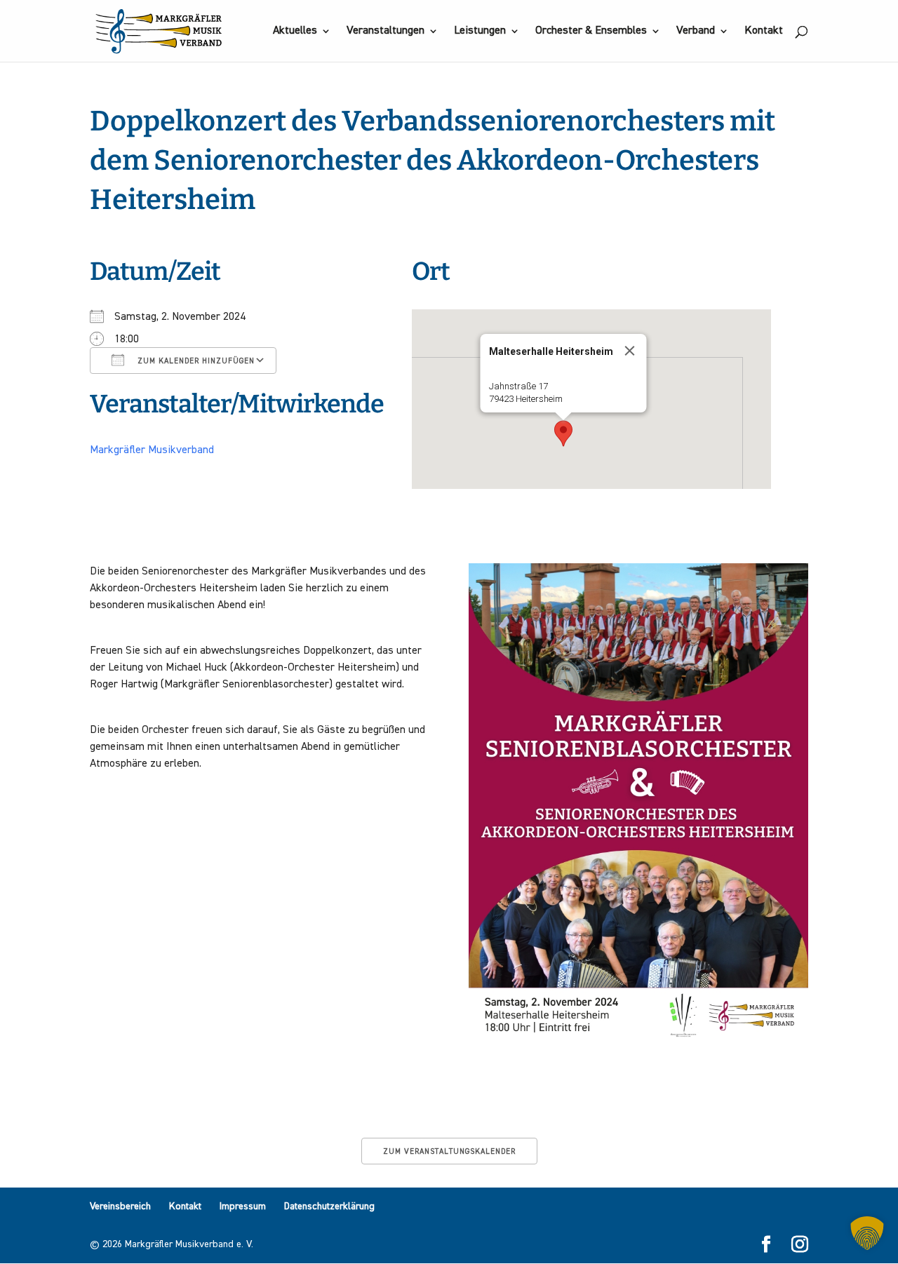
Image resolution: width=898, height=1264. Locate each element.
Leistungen (480, 31)
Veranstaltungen (385, 31)
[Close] (630, 351)
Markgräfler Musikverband (152, 450)
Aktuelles (295, 31)
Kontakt (763, 31)
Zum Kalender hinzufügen (195, 361)
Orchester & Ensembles (591, 31)
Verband (695, 31)
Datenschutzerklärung (329, 1206)
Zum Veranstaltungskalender (449, 1151)
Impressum (243, 1206)
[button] (563, 433)
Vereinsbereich (120, 1206)
